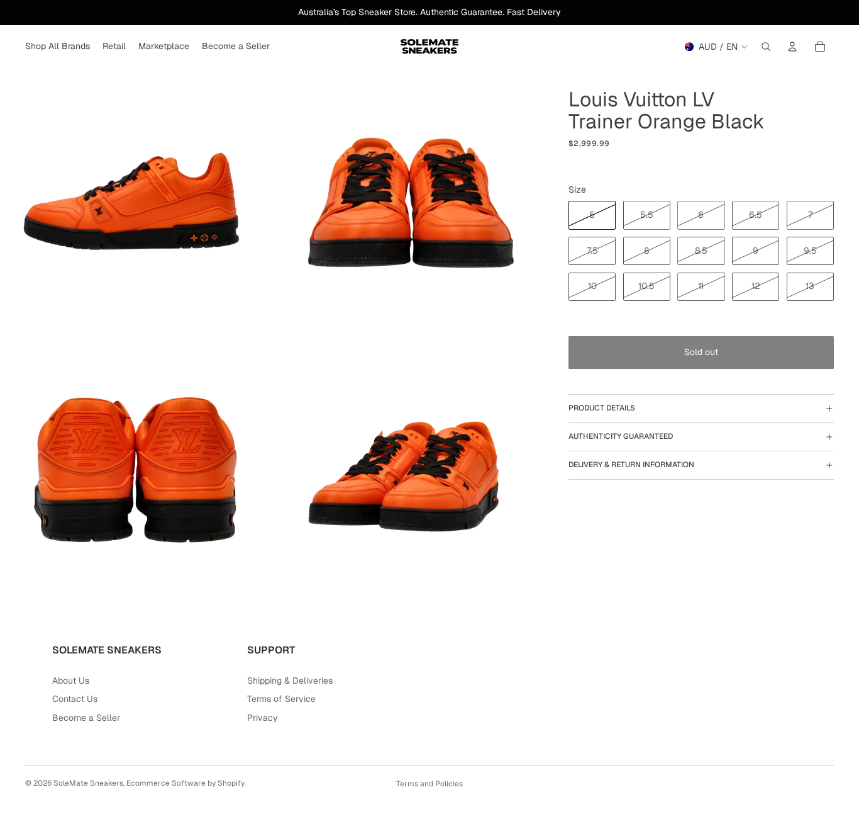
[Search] (766, 46)
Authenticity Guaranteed (620, 436)
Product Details (601, 408)
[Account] (792, 46)
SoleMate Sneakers (88, 783)
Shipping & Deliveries (290, 680)
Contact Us (74, 698)
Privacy (262, 717)
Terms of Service (281, 698)
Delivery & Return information (631, 465)
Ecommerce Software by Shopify (185, 783)
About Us (70, 680)
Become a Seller (86, 717)
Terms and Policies (429, 784)
